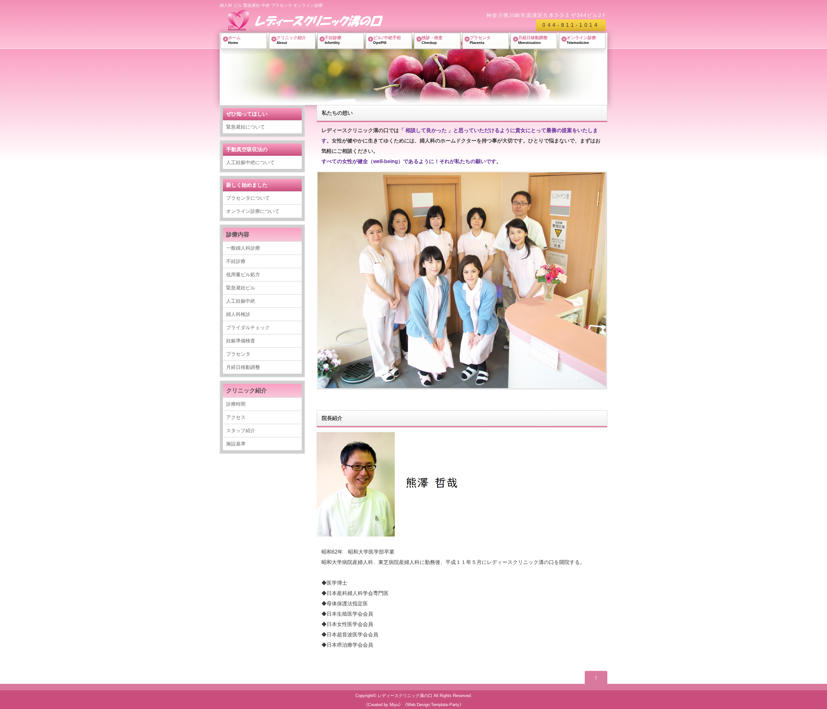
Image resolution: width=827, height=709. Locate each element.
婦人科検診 (238, 314)
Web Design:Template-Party (433, 704)
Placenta (480, 40)
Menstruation (533, 40)
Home (234, 40)
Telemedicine (581, 40)
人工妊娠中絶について (250, 162)
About (291, 40)
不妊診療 (236, 261)
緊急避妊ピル (240, 287)
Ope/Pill (387, 40)
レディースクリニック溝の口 (405, 695)
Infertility (333, 40)
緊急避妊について (245, 127)
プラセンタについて (248, 198)
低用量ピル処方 (243, 274)
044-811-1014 (570, 25)
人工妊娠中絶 (240, 301)
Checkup (432, 40)
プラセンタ (238, 354)
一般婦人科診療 (243, 248)
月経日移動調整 (243, 367)
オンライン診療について (252, 211)
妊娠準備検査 (240, 340)
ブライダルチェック (248, 327)
